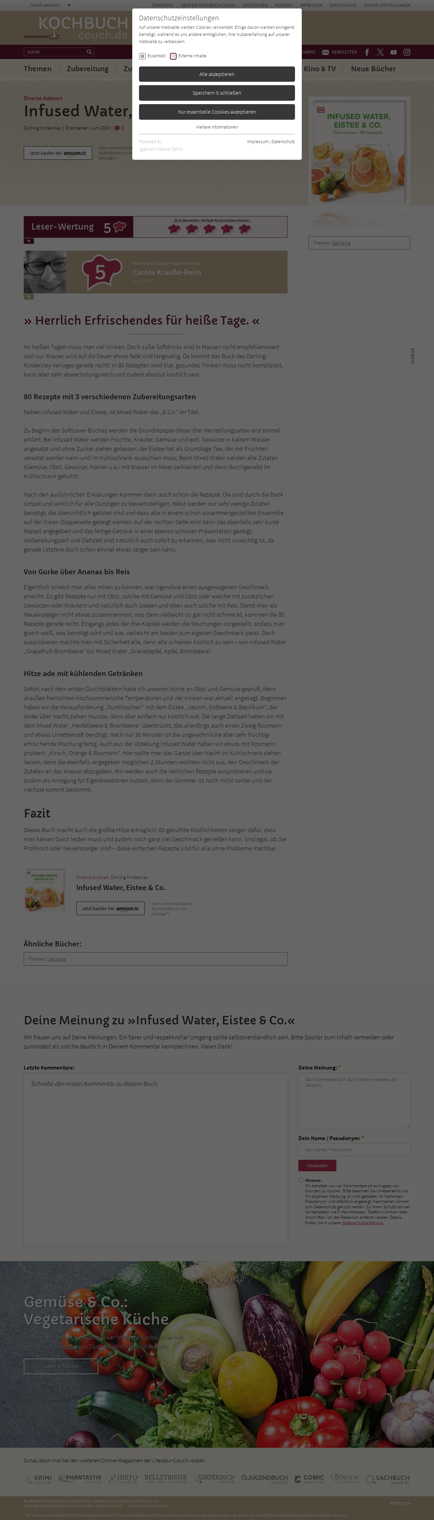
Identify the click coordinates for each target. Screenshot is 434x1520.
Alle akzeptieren (217, 74)
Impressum (258, 141)
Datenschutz (283, 141)
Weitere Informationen (217, 127)
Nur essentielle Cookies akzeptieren (217, 111)
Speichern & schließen (217, 92)
